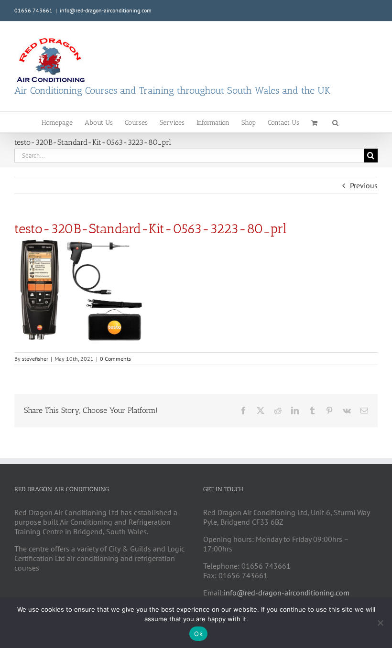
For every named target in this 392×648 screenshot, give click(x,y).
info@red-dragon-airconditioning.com (106, 10)
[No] (380, 622)
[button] (335, 122)
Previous (364, 185)
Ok (198, 633)
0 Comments (115, 358)
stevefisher (35, 358)
